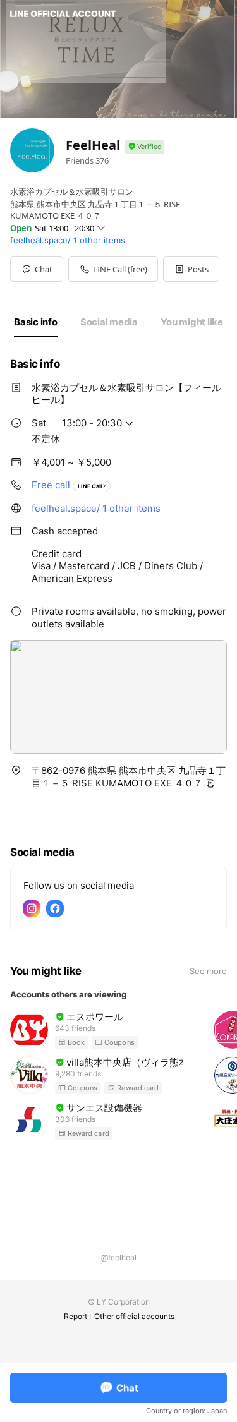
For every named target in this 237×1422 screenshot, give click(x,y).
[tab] (36, 322)
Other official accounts (134, 1316)
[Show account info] (144, 147)
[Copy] (210, 783)
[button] (191, 269)
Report (75, 1316)
